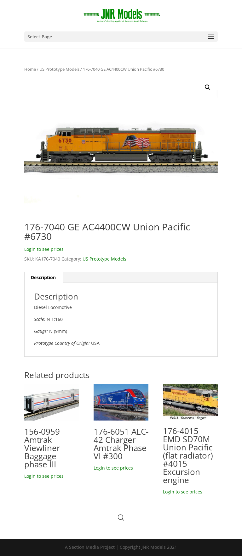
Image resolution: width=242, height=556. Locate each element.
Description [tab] (43, 277)
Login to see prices (44, 249)
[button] (207, 87)
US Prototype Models (59, 69)
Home (30, 69)
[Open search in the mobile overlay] (121, 517)
